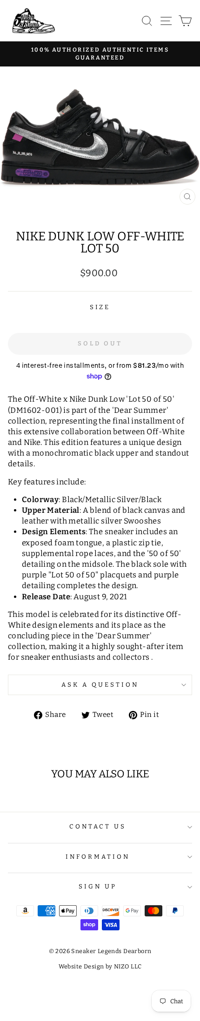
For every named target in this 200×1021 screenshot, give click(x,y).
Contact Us (98, 826)
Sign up (98, 886)
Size (100, 307)
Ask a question (100, 685)
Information (98, 857)
